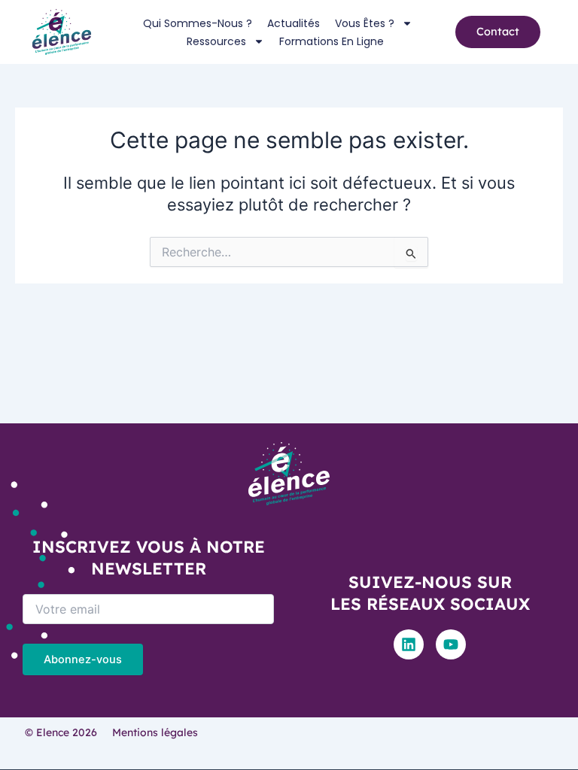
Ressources (216, 41)
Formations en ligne (331, 41)
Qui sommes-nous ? (197, 23)
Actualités (293, 23)
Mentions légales (155, 732)
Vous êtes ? (364, 23)
